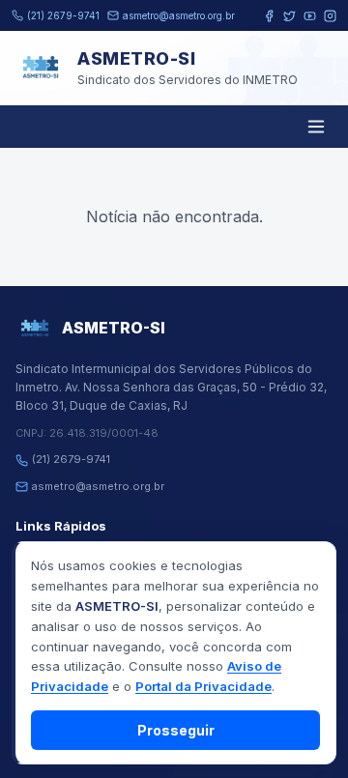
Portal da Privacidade (203, 686)
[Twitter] (289, 16)
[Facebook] (269, 16)
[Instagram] (330, 16)
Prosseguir (176, 730)
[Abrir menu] (316, 126)
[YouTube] (310, 16)
